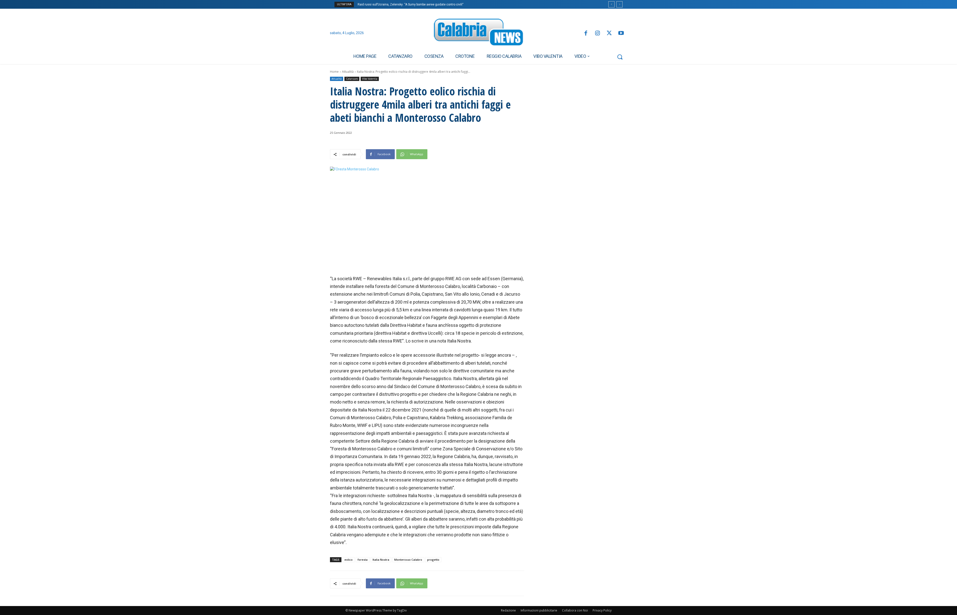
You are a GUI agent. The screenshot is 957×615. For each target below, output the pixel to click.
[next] (619, 4)
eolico (348, 559)
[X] (609, 33)
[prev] (611, 4)
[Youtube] (621, 33)
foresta (363, 559)
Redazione (508, 610)
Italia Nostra (381, 559)
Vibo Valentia (369, 78)
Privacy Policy (602, 610)
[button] (620, 57)
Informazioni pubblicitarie (539, 610)
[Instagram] (597, 33)
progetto (433, 559)
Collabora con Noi (575, 610)
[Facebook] (585, 33)
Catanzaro (352, 78)
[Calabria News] (478, 33)
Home (334, 71)
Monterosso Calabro (408, 559)
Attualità (348, 71)
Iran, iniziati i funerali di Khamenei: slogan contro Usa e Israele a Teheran (410, 4)
